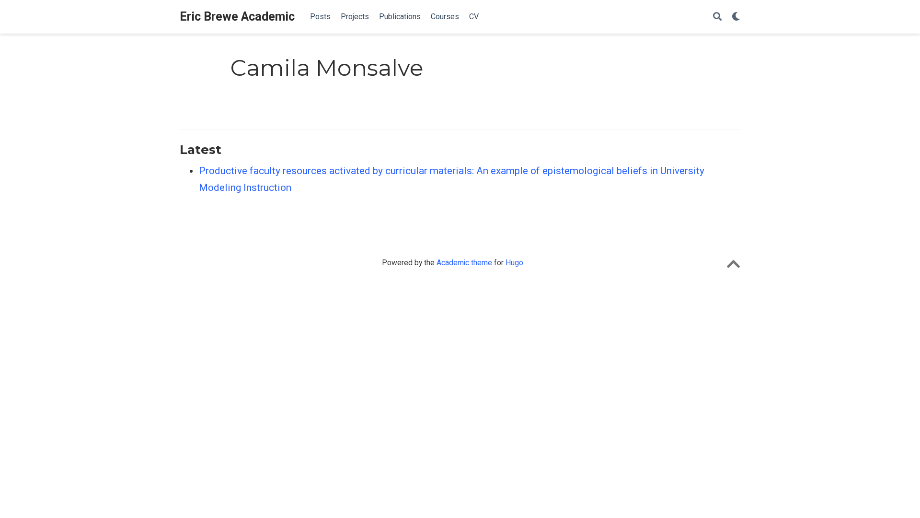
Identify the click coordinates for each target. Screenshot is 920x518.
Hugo (514, 262)
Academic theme (464, 262)
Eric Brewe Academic (237, 17)
